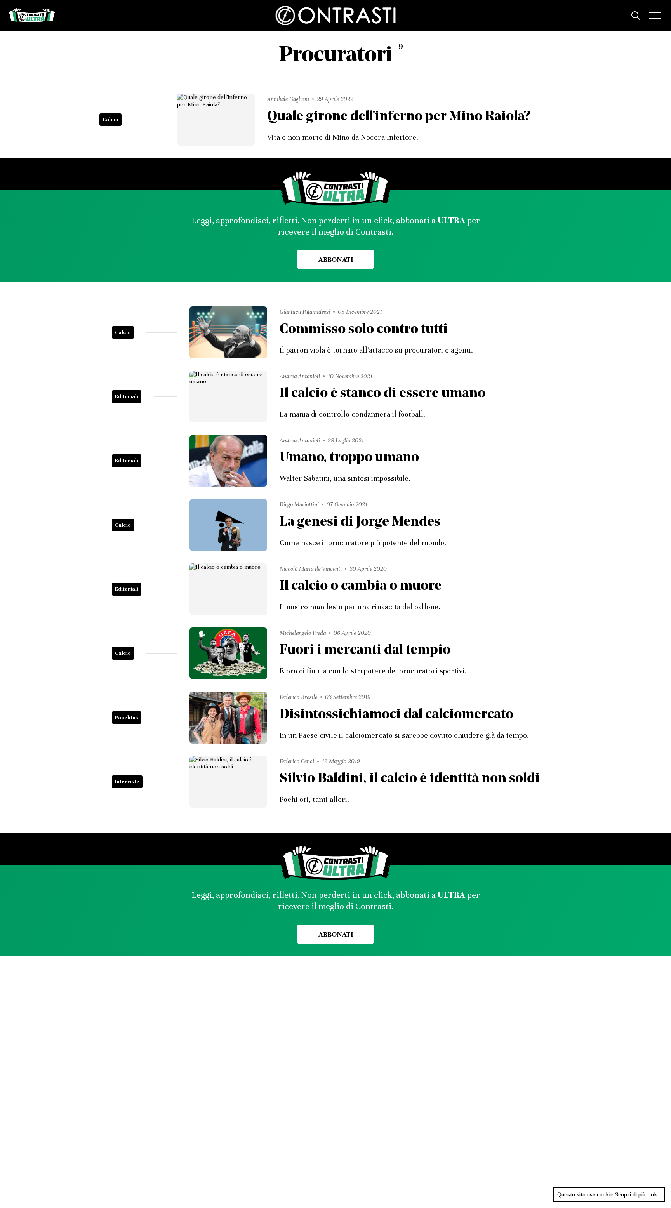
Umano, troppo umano (349, 458)
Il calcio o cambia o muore (361, 586)
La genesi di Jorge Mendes (360, 522)
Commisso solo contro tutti (364, 330)
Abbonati (335, 259)
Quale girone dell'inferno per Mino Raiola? (398, 117)
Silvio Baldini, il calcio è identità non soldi (410, 779)
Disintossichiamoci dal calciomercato (396, 715)
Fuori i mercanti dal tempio (365, 650)
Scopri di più (630, 1194)
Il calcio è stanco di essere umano (382, 394)
